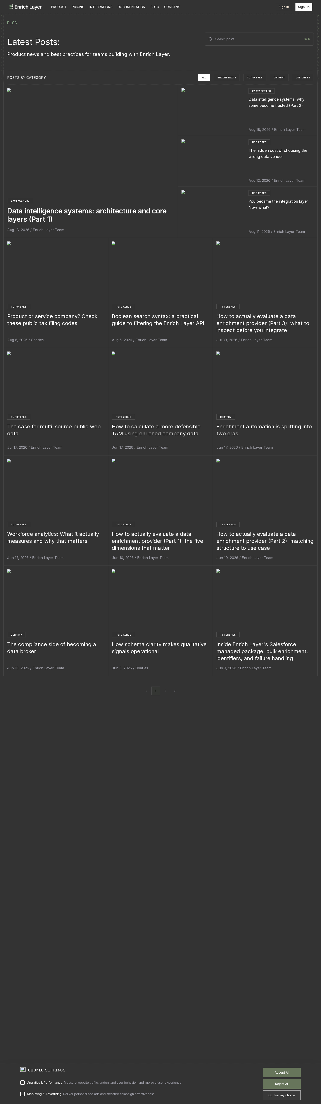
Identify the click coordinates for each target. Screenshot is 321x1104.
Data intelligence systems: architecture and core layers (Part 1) (87, 215)
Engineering (226, 77)
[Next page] (175, 691)
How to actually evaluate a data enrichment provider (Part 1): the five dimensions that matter (157, 541)
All (204, 77)
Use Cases (303, 77)
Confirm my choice (281, 1095)
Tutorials (255, 77)
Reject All (281, 1084)
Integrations (101, 7)
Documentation (131, 7)
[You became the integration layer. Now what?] (213, 212)
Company (172, 7)
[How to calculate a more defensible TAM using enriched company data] (160, 381)
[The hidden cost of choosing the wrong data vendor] (213, 161)
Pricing (78, 7)
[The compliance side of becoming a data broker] (56, 599)
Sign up (304, 7)
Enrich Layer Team (48, 230)
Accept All (282, 1072)
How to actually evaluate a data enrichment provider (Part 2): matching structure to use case (265, 541)
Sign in (284, 7)
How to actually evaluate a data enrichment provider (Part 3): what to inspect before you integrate (262, 323)
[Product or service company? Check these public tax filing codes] (56, 271)
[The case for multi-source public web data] (56, 381)
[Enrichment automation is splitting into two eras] (265, 381)
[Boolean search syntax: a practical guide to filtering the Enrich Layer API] (160, 271)
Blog (155, 7)
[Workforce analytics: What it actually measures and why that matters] (56, 489)
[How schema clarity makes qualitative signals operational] (160, 599)
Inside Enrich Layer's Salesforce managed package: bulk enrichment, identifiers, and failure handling (262, 651)
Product (59, 7)
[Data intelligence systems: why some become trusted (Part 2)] (213, 110)
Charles (37, 340)
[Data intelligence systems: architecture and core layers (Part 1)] (90, 140)
